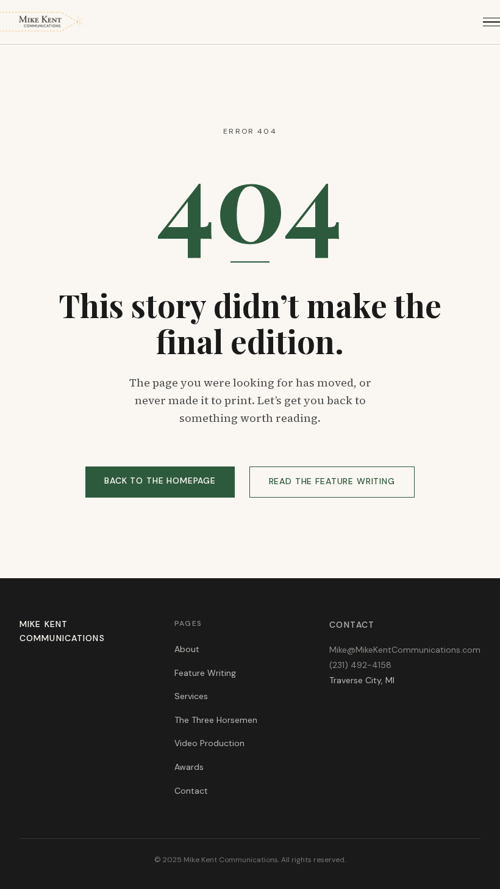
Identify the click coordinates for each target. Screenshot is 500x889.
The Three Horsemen (215, 719)
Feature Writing (205, 672)
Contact (191, 790)
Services (191, 696)
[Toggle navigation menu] (491, 22)
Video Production (209, 743)
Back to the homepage (160, 480)
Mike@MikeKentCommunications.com (404, 649)
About (186, 649)
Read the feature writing (332, 481)
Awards (189, 766)
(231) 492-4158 (360, 664)
